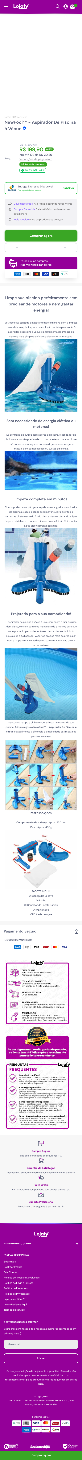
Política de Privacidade (17, 1293)
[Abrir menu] (6, 6)
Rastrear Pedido (13, 1267)
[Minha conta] (65, 6)
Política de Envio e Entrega (18, 1283)
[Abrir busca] (58, 6)
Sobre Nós (10, 1261)
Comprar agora (41, 236)
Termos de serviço (14, 1309)
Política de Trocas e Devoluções (22, 1277)
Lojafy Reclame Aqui (15, 1304)
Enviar (41, 1358)
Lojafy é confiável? (14, 1299)
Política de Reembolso (16, 1288)
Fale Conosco (11, 1272)
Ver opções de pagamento (35, 159)
